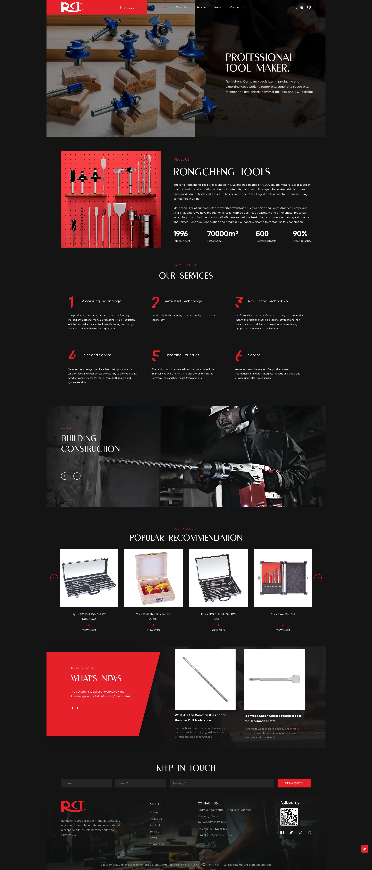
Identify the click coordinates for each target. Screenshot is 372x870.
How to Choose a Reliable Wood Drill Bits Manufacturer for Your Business (292, 718)
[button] (64, 476)
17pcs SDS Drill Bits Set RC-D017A (171, 616)
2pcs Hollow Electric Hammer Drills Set (300, 616)
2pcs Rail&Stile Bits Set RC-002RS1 (106, 616)
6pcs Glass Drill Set (236, 614)
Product (127, 7)
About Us (181, 7)
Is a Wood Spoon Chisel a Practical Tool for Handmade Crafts (222, 718)
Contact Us (237, 7)
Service (201, 7)
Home (163, 7)
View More (106, 629)
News (217, 7)
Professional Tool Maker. (127, 61)
